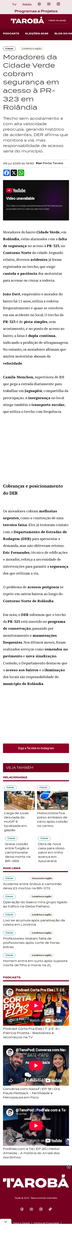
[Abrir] (49, 4)
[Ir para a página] (39, 4)
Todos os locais (57, 20)
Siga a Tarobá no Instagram (36, 748)
